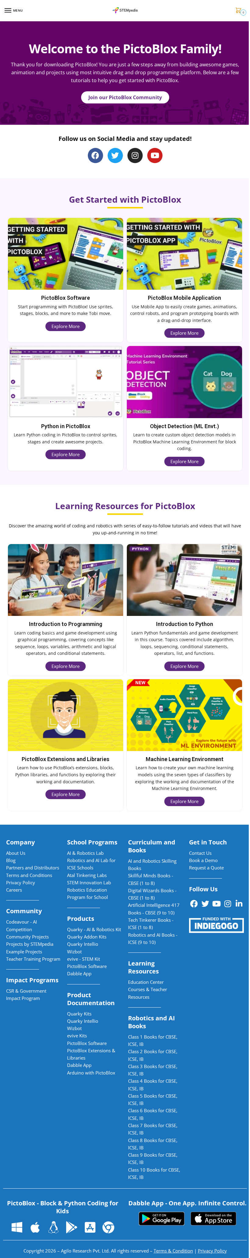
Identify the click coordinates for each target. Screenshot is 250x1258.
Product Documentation (91, 999)
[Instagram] (135, 155)
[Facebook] (194, 903)
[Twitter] (115, 155)
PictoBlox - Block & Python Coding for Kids (62, 1207)
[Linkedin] (239, 903)
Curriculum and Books (151, 846)
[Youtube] (154, 155)
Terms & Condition (173, 1251)
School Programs (92, 842)
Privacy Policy (212, 1251)
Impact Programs (32, 980)
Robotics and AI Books (151, 1022)
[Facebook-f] (95, 155)
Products (80, 918)
